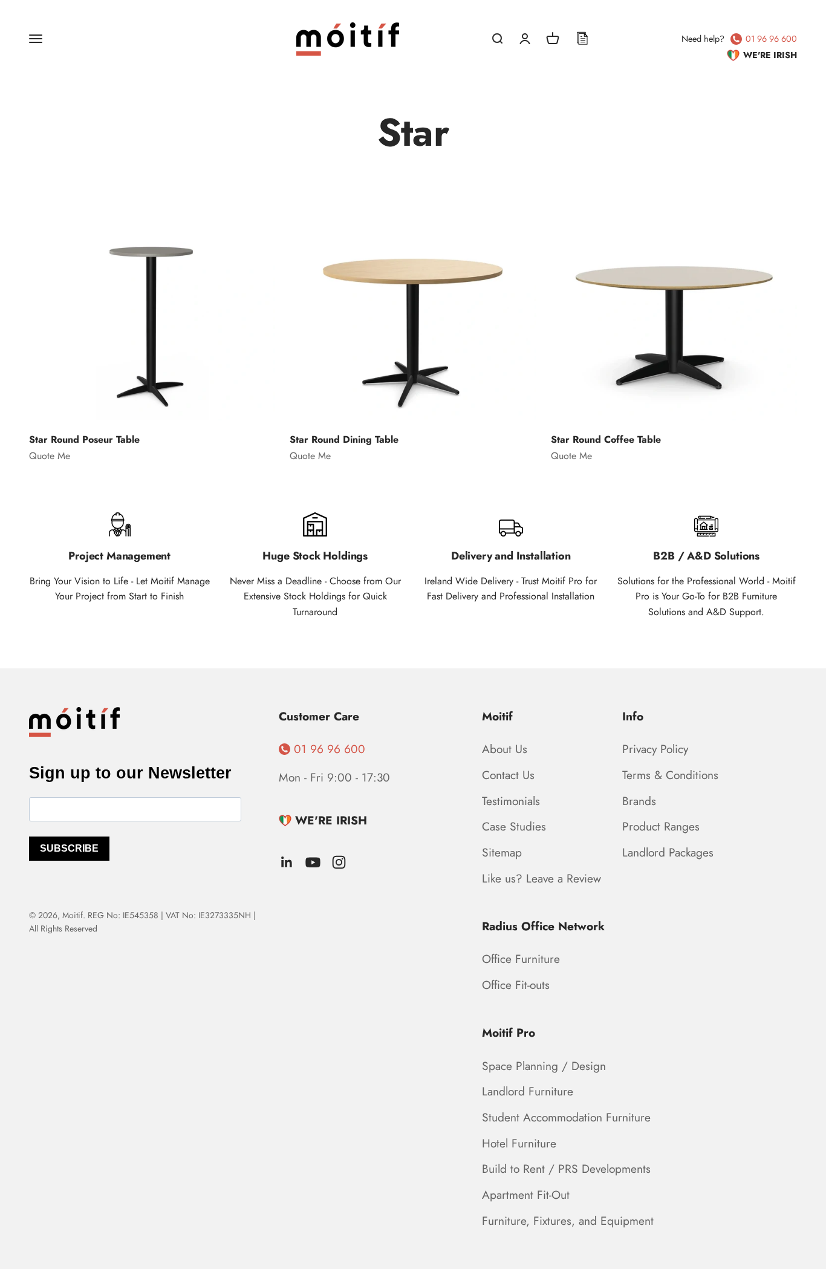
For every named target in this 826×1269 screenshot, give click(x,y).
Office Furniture (521, 958)
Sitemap (502, 852)
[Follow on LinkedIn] (287, 862)
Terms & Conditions (670, 774)
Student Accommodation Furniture (566, 1117)
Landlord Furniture (527, 1091)
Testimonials (511, 800)
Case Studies (514, 826)
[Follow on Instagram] (339, 862)
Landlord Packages (668, 852)
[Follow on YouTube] (313, 862)
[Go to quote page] (582, 38)
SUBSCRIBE (69, 848)
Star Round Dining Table (344, 439)
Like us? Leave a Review (541, 878)
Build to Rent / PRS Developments (566, 1168)
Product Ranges (661, 826)
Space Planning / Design (544, 1065)
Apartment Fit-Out (526, 1194)
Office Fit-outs (516, 984)
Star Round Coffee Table (606, 439)
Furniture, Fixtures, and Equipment (568, 1220)
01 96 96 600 (771, 39)
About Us (504, 748)
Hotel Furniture (519, 1143)
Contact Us (508, 774)
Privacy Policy (655, 748)
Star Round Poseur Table (84, 439)
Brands (639, 800)
